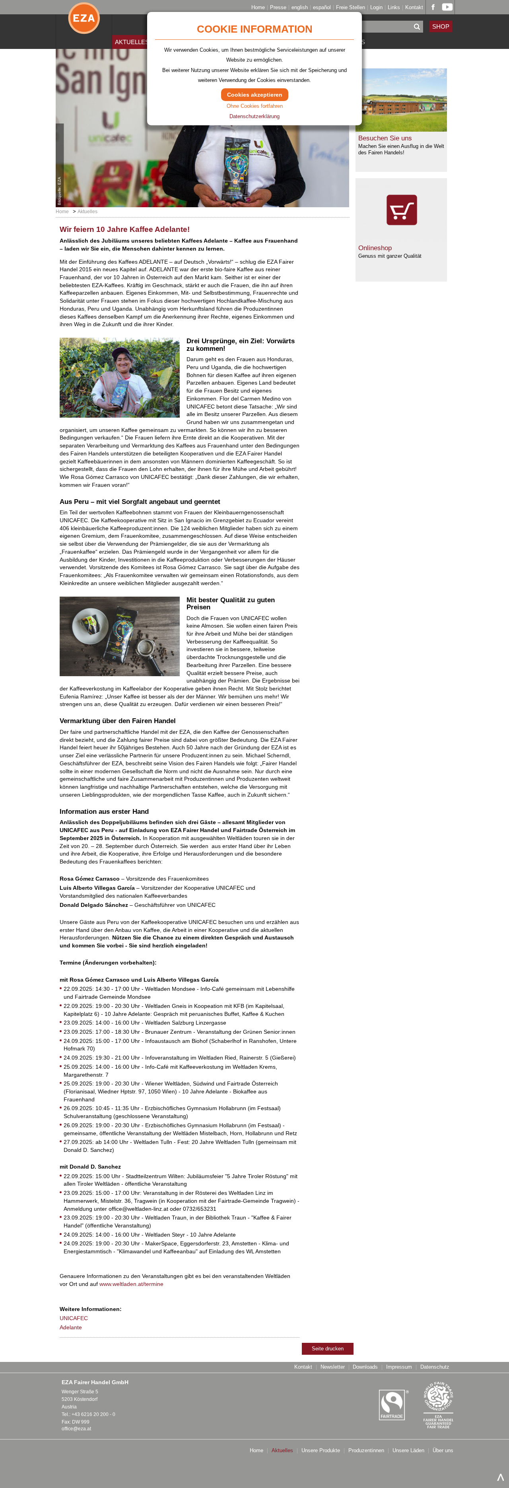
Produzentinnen (366, 1450)
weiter (271, 181)
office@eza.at (76, 1429)
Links (394, 7)
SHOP (440, 26)
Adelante (71, 1327)
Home (258, 7)
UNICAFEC (74, 1318)
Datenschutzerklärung (254, 116)
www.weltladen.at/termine (131, 1284)
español (322, 7)
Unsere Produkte (320, 1450)
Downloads (365, 1367)
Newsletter (333, 1367)
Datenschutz (434, 1367)
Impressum (399, 1367)
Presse (278, 7)
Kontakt (414, 7)
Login (376, 7)
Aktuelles (132, 42)
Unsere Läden (408, 1450)
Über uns (443, 1450)
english (299, 7)
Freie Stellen (350, 7)
